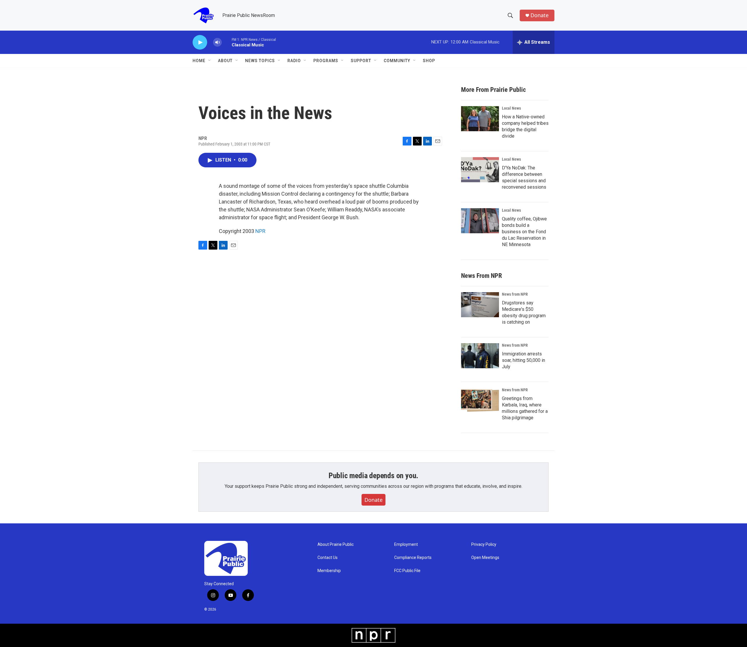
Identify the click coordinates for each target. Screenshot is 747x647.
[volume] (217, 42)
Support (361, 60)
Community (397, 60)
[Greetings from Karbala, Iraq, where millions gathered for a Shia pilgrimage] (480, 400)
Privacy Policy (483, 544)
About (225, 60)
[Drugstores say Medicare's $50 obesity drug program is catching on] (480, 304)
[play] (200, 42)
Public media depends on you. (373, 475)
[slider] (227, 42)
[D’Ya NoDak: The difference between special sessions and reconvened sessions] (480, 169)
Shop (429, 60)
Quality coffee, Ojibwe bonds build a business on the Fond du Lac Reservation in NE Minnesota (524, 231)
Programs (325, 60)
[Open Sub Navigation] (209, 60)
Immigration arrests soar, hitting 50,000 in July (523, 360)
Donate (539, 15)
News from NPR (515, 294)
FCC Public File (407, 571)
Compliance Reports (413, 557)
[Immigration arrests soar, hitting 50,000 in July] (480, 355)
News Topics (260, 60)
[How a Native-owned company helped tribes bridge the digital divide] (480, 118)
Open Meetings (485, 557)
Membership (329, 571)
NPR (260, 231)
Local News (511, 108)
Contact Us (327, 557)
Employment (406, 544)
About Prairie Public (335, 544)
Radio (294, 60)
